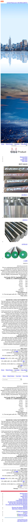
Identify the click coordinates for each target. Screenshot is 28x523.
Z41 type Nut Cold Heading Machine (18, 503)
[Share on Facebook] (22, 511)
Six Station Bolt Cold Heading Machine (17, 501)
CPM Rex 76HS (23, 368)
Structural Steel (23, 157)
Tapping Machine (23, 499)
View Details (24, 144)
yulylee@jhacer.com (12, 2)
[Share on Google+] (22, 514)
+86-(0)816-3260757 (22, 2)
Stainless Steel (23, 159)
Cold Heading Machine (21, 500)
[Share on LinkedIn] (22, 515)
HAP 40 (25, 366)
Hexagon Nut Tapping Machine (19, 507)
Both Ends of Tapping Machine (19, 508)
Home (2, 144)
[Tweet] (25, 512)
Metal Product (9, 144)
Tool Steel (16, 144)
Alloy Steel (24, 161)
